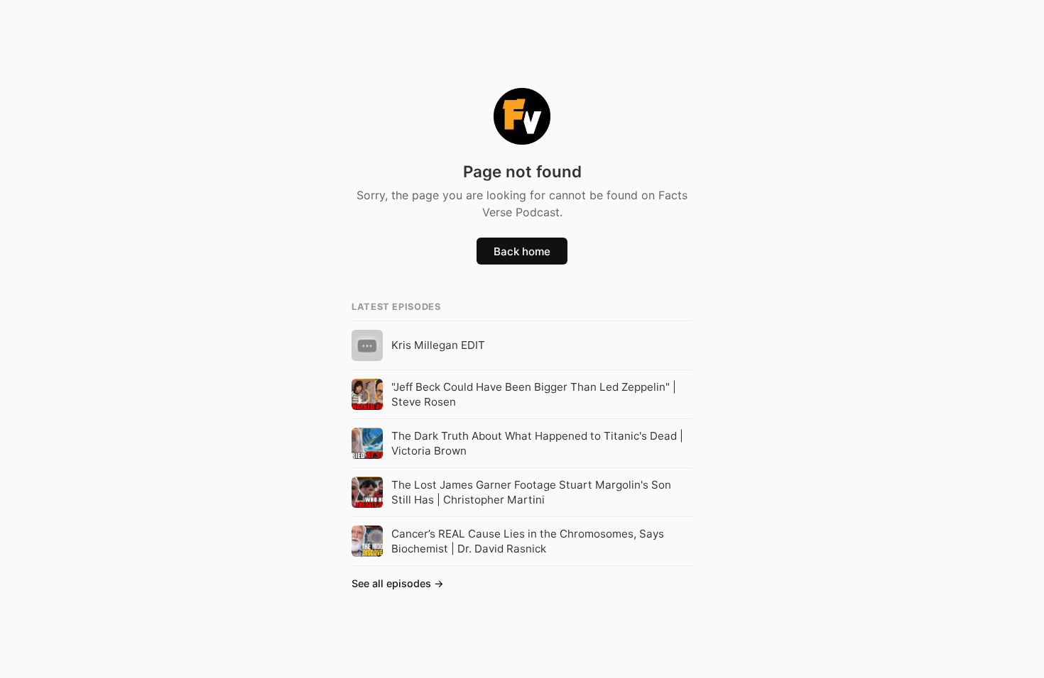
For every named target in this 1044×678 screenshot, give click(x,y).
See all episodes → (398, 583)
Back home (522, 251)
